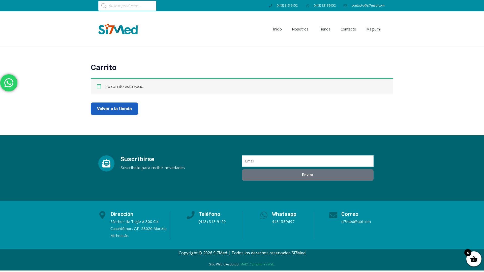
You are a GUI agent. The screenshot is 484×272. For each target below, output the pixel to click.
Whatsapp (284, 214)
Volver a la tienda (114, 108)
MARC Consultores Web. (257, 264)
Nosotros (300, 28)
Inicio (277, 28)
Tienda (324, 28)
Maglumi (373, 28)
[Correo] (333, 215)
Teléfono (209, 214)
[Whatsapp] (264, 215)
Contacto (348, 28)
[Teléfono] (191, 215)
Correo (349, 214)
